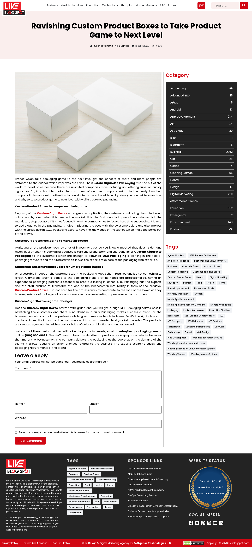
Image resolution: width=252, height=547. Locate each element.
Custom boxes (212, 266)
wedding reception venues (207, 337)
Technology (110, 5)
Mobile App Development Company (186, 304)
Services (77, 5)
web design (203, 332)
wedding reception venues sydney (186, 343)
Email (94, 404)
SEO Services (215, 321)
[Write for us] (201, 5)
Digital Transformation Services (144, 468)
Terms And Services (35, 543)
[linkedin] (221, 523)
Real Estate (173, 315)
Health (65, 5)
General (151, 5)
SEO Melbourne (195, 321)
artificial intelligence (178, 260)
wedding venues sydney (204, 354)
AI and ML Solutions (138, 500)
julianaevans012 (103, 46)
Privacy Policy (10, 543)
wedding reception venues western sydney (191, 348)
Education (92, 5)
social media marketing (198, 326)
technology (173, 332)
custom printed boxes (179, 277)
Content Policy (61, 543)
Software (219, 326)
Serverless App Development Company (148, 516)
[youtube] (215, 523)
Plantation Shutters (219, 310)
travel (188, 332)
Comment (23, 368)
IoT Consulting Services (140, 484)
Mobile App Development (180, 299)
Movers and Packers (221, 304)
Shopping (127, 5)
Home (140, 5)
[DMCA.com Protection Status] (193, 543)
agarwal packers (175, 255)
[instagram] (209, 523)
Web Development (177, 337)
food (199, 282)
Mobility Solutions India (140, 474)
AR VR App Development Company (146, 489)
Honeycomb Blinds (204, 288)
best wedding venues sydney (210, 260)
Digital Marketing (218, 277)
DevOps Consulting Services (142, 495)
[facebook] (191, 523)
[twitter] (197, 523)
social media (174, 326)
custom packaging (177, 271)
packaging (172, 310)
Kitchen (199, 293)
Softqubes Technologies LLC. (152, 543)
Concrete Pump (190, 266)
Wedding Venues (176, 354)
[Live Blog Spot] (16, 8)
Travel (172, 5)
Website (20, 418)
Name (20, 404)
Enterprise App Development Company (148, 479)
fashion (187, 282)
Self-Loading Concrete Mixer (199, 315)
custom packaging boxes (206, 271)
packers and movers (193, 310)
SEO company (175, 321)
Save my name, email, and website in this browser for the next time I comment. (72, 432)
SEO (162, 5)
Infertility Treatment (178, 293)
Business (52, 5)
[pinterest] (203, 523)
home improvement (178, 288)
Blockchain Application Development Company (153, 505)
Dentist (200, 277)
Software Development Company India (148, 511)
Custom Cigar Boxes (52, 213)
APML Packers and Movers (203, 255)
